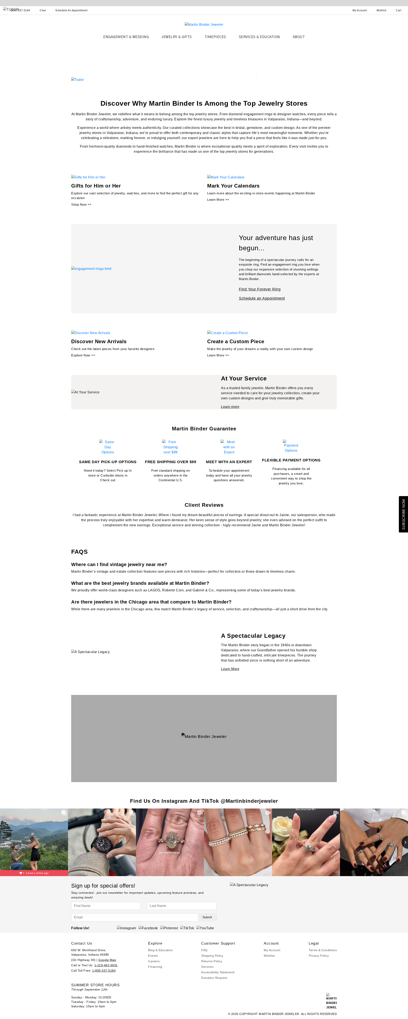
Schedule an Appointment (262, 298)
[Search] (341, 10)
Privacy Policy (319, 955)
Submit (207, 917)
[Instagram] (126, 928)
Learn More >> (218, 199)
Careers (154, 961)
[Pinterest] (169, 928)
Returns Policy (211, 961)
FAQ (204, 950)
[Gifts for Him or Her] (88, 177)
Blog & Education (160, 950)
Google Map (107, 960)
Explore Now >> (83, 355)
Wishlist (269, 955)
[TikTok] (187, 928)
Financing (155, 966)
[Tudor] (77, 79)
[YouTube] (205, 928)
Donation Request (214, 977)
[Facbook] (148, 928)
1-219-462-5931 (106, 965)
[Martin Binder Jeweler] (204, 24)
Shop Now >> (81, 204)
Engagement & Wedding (126, 37)
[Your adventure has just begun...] (91, 268)
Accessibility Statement (218, 972)
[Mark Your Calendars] (226, 177)
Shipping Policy (212, 955)
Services (207, 966)
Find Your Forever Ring (259, 289)
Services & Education (259, 37)
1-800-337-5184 (104, 970)
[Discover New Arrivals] (90, 332)
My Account (272, 950)
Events (153, 955)
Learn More (230, 669)
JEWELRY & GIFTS (177, 37)
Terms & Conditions (323, 950)
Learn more (230, 406)
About (299, 37)
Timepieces (215, 37)
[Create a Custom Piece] (227, 332)
